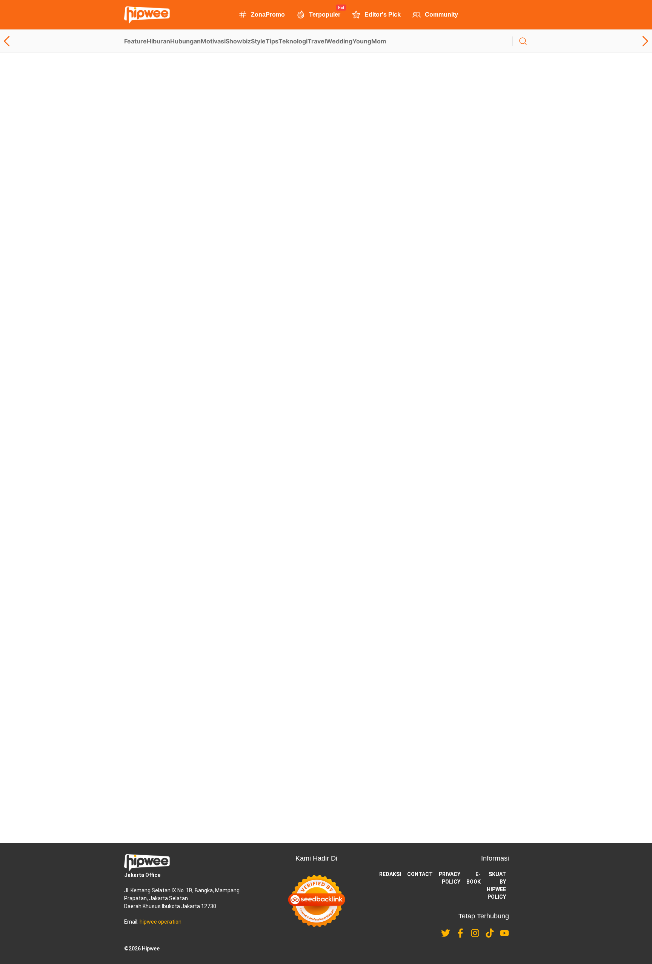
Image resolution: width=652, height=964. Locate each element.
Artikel (147, 147)
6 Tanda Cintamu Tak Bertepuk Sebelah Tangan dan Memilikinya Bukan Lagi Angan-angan (334, 341)
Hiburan (158, 41)
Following (171, 133)
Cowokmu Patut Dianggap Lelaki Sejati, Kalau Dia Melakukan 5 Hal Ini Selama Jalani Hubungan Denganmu (357, 439)
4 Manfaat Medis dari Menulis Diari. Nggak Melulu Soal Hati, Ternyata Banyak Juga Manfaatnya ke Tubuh (353, 169)
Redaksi (390, 874)
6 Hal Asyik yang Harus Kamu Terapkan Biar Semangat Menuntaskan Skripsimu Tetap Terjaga (339, 390)
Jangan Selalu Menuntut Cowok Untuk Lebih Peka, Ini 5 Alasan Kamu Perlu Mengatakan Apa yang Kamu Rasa (362, 588)
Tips (272, 41)
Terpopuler (324, 14)
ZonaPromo (268, 14)
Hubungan (185, 41)
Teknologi (293, 41)
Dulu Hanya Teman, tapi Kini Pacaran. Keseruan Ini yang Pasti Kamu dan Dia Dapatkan (329, 539)
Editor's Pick (382, 14)
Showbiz (238, 41)
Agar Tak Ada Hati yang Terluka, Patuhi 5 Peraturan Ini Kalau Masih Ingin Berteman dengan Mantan (346, 488)
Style (258, 41)
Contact (420, 874)
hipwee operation (160, 922)
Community (441, 14)
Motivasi (213, 41)
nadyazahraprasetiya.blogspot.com (186, 117)
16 (326, 802)
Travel (317, 41)
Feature (135, 41)
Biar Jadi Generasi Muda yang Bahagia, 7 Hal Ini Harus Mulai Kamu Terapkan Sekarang (329, 243)
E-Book (473, 878)
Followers (173, 125)
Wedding (339, 41)
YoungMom (369, 41)
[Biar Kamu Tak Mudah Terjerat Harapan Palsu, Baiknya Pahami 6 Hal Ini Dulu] (161, 312)
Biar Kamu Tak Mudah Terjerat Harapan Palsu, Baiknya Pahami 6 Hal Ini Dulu (314, 292)
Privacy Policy (449, 878)
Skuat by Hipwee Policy (496, 885)
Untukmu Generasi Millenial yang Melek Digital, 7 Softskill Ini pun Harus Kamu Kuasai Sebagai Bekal (348, 637)
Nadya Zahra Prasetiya (272, 178)
